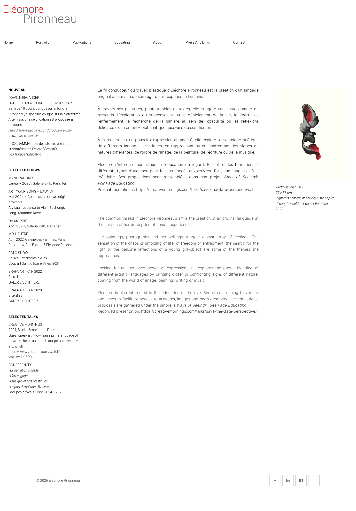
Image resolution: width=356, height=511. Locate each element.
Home (8, 42)
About (158, 42)
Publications (82, 42)
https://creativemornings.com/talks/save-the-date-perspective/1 (194, 189)
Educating (122, 42)
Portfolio (42, 42)
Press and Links (198, 42)
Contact (239, 42)
